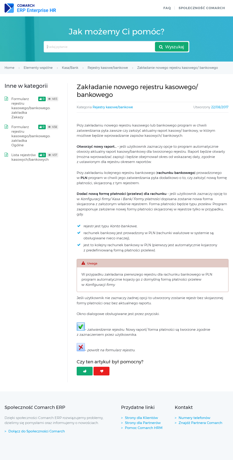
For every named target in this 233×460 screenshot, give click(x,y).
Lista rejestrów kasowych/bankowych (30, 157)
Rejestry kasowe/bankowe (113, 107)
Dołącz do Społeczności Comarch (36, 431)
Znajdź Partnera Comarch (200, 423)
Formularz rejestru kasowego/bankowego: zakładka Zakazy (30, 108)
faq (167, 8)
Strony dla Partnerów (143, 423)
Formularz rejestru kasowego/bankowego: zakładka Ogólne (30, 136)
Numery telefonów (194, 418)
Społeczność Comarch (202, 8)
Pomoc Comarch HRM (143, 428)
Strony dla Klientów (141, 418)
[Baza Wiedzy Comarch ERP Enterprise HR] (30, 8)
